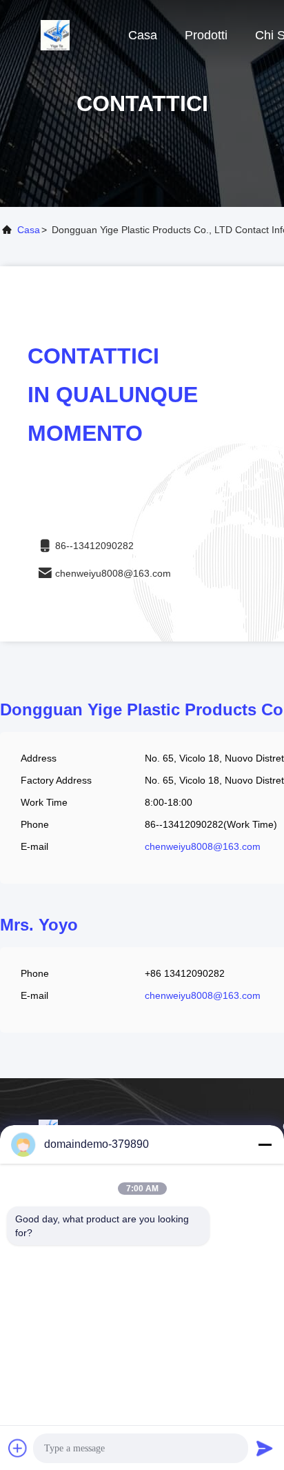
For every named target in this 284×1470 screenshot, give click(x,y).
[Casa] (55, 34)
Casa (142, 35)
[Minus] (264, 1144)
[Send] (265, 1448)
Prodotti (206, 35)
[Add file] (18, 1448)
